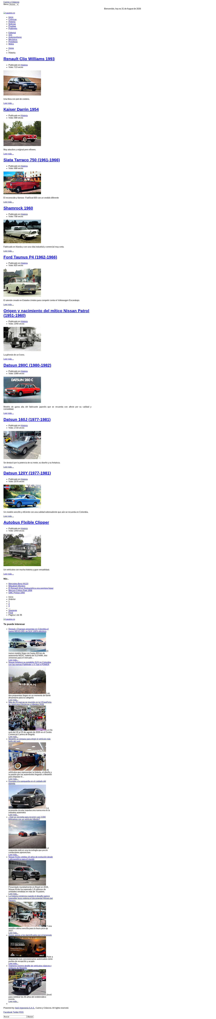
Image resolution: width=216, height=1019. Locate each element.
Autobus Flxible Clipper (26, 522)
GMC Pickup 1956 (16, 593)
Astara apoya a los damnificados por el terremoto (30, 935)
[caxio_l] (9, 619)
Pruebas (12, 26)
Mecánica (12, 39)
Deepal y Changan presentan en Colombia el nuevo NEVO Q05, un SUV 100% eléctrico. (28, 630)
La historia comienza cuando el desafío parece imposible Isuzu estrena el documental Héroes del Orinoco (30, 898)
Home (11, 48)
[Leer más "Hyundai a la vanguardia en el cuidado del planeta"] (27, 808)
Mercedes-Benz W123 (18, 584)
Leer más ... (9, 103)
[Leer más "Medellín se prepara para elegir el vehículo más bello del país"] (27, 770)
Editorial (12, 33)
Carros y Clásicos (11, 2)
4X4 (10, 35)
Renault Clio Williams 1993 (29, 59)
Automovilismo (15, 37)
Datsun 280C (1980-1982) (27, 365)
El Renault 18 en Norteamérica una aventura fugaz (30, 588)
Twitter (16, 1012)
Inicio (10, 17)
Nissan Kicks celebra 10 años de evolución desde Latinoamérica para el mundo (30, 858)
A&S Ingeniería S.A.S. (25, 1008)
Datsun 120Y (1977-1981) (27, 473)
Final (10, 613)
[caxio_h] (9, 13)
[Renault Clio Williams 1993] (22, 95)
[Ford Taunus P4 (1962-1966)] (22, 296)
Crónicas (12, 19)
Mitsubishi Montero (16, 586)
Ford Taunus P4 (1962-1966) (30, 257)
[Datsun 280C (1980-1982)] (22, 402)
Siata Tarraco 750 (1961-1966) (32, 160)
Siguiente (12, 610)
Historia (11, 22)
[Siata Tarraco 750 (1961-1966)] (22, 193)
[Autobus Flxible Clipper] (22, 565)
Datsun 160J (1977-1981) (27, 419)
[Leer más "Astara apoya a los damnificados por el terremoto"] (27, 957)
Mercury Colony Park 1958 (20, 590)
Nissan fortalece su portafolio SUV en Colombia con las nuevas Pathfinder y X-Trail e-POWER (29, 663)
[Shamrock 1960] (22, 242)
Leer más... (13, 660)
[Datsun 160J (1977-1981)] (22, 458)
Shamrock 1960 (18, 208)
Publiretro (12, 28)
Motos (11, 44)
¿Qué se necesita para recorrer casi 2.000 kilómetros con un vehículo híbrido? (27, 818)
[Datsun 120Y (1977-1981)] (22, 508)
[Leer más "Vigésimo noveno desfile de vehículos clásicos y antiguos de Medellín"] (27, 995)
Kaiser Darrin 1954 (21, 109)
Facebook (8, 1012)
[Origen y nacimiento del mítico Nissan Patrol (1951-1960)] (22, 350)
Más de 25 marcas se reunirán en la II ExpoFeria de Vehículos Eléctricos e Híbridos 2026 (29, 703)
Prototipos (13, 42)
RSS (21, 1012)
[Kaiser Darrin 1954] (22, 145)
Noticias (12, 24)
